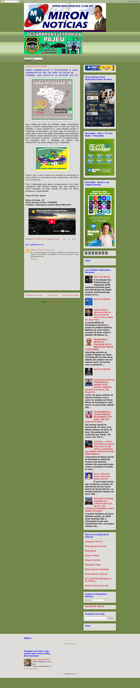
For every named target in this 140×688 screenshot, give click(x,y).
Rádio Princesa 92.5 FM (96, 586)
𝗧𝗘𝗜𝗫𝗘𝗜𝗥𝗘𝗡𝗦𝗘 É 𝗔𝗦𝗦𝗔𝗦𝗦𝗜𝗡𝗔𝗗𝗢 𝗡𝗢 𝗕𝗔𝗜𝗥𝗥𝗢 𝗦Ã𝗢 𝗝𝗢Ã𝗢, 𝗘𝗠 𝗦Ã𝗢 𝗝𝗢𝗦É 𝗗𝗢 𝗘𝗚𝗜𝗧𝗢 (98, 417)
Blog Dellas (90, 551)
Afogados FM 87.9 (94, 541)
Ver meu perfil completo (31, 669)
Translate (38, 60)
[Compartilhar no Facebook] (73, 239)
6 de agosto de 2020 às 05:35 (45, 250)
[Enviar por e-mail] (67, 239)
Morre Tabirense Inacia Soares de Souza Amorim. (102, 476)
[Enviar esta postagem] (63, 239)
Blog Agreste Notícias (95, 546)
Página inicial (52, 295)
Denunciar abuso (94, 606)
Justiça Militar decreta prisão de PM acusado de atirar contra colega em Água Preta (99, 315)
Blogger (74, 674)
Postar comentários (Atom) (55, 302)
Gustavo (33, 250)
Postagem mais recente (34, 295)
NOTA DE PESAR (102, 277)
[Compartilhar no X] (71, 239)
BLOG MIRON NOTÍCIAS (42, 660)
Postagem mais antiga (70, 295)
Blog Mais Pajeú (93, 565)
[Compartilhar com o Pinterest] (75, 239)
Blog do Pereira (92, 560)
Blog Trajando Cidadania (97, 569)
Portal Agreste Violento (96, 574)
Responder (34, 259)
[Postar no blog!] (69, 239)
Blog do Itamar (92, 555)
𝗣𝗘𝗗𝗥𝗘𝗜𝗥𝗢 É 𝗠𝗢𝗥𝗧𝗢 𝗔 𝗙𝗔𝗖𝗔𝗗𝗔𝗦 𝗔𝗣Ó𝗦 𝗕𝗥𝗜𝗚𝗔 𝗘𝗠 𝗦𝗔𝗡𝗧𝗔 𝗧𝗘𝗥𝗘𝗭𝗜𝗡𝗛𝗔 (99, 344)
